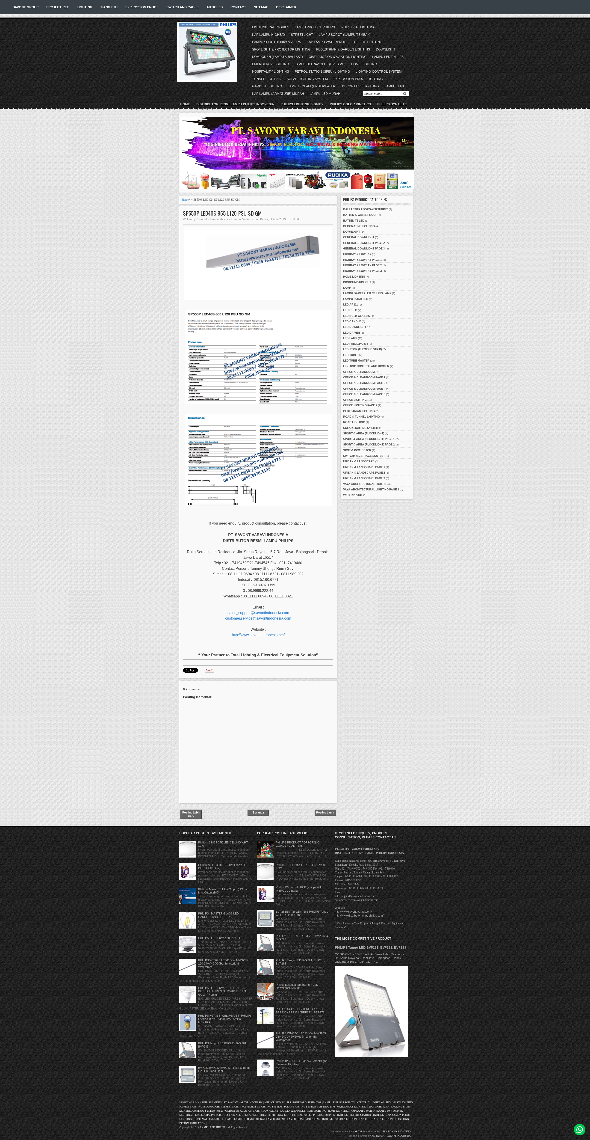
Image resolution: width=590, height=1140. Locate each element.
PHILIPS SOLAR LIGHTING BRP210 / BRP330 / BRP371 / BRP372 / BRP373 (300, 1010)
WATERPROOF (353, 495)
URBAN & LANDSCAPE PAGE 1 (364, 467)
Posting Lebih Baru (191, 814)
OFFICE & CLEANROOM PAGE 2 (364, 377)
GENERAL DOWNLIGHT (358, 237)
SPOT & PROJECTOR (357, 450)
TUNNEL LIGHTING (266, 79)
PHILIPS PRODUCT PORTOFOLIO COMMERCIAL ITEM (297, 844)
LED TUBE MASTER (356, 360)
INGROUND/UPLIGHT (357, 282)
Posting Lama (325, 812)
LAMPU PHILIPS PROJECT (338, 1102)
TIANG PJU (109, 7)
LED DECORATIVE (204, 1114)
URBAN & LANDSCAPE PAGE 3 (364, 478)
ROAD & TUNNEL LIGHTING (361, 416)
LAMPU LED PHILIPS (388, 57)
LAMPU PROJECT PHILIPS (315, 27)
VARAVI (357, 1131)
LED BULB (350, 310)
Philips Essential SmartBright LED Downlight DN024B (297, 986)
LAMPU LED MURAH (325, 93)
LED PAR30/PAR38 (355, 343)
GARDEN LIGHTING (267, 86)
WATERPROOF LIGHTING (352, 1106)
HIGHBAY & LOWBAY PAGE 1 (362, 259)
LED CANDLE (352, 321)
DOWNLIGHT (386, 49)
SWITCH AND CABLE (182, 7)
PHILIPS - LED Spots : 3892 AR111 (220, 938)
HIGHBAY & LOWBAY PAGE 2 (362, 265)
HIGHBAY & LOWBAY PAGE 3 (362, 271)
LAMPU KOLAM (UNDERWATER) (312, 86)
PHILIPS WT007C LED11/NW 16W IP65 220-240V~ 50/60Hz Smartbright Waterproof (223, 964)
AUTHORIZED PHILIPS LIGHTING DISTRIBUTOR (293, 1102)
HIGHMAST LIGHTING (399, 1102)
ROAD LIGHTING (354, 422)
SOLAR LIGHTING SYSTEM (307, 79)
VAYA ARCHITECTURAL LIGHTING (366, 484)
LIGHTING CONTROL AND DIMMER (366, 366)
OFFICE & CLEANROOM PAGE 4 (364, 388)
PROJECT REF (57, 7)
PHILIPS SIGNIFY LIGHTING (394, 1131)
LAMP (347, 287)
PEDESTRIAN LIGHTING (359, 411)
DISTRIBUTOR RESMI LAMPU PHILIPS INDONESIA (235, 104)
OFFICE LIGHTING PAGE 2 (360, 405)
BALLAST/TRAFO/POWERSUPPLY (365, 209)
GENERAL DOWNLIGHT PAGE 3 (364, 248)
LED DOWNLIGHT (354, 327)
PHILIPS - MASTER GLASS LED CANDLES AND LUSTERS (218, 915)
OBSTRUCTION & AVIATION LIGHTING (338, 57)
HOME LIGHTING (364, 64)
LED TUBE (350, 355)
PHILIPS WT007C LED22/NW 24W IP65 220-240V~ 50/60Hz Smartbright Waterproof (301, 1037)
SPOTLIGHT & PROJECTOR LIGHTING (281, 49)
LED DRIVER (351, 332)
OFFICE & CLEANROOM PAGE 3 (364, 383)
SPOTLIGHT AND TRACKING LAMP (389, 1106)
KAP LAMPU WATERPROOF (327, 42)
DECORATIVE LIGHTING (360, 86)
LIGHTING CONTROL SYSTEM (379, 71)
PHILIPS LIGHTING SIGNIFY (301, 104)
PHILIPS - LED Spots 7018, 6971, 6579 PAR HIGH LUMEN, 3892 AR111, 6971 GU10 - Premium (222, 991)
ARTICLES (214, 7)
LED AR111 (350, 304)
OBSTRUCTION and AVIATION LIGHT (239, 1110)
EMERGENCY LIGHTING (270, 64)
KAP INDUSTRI (326, 1106)
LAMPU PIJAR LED (355, 299)
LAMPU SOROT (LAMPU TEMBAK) (345, 34)
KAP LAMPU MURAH (363, 1110)
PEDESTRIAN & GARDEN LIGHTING (343, 49)
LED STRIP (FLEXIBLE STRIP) (362, 349)
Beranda (258, 812)
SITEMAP (261, 7)
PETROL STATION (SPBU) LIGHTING (322, 71)
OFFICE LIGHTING (368, 42)
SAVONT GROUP (25, 7)
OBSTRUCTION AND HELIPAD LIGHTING (241, 1114)
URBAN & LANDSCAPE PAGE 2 (364, 472)
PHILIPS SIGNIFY (212, 1102)
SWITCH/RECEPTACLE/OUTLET (364, 455)
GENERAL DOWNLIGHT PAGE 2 (364, 243)
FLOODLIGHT (212, 1106)
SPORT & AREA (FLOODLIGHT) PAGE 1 (369, 439)
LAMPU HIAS (394, 86)
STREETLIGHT (302, 34)
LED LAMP (350, 338)
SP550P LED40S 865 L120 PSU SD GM (222, 213)
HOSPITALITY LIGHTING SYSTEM (262, 1106)
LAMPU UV (384, 1110)
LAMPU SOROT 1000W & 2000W (276, 42)
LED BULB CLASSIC (356, 316)
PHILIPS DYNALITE (392, 104)
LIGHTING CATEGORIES (270, 27)
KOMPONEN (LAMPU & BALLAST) (277, 57)
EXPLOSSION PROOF (142, 7)
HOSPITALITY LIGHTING (270, 71)
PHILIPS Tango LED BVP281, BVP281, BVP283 (370, 947)
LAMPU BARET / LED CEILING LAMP (367, 293)
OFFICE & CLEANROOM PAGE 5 (364, 394)
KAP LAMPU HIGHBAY (268, 34)
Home (185, 104)
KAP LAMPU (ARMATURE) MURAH (278, 93)
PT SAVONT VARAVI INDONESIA (243, 1102)
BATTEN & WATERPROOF (360, 215)
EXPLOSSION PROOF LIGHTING (358, 79)
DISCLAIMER (286, 7)
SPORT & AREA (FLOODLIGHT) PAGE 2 (369, 444)
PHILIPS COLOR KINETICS (350, 104)
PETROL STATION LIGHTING (367, 1114)
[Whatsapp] (579, 1129)
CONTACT (238, 7)
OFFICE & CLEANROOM (359, 372)
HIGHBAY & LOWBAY (357, 254)
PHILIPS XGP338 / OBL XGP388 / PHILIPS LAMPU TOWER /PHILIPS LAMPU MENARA (225, 1019)
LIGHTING (84, 7)
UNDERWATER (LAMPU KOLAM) (213, 1119)
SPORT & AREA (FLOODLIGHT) (363, 433)
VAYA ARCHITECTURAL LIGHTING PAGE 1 (371, 489)
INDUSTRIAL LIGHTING (358, 27)
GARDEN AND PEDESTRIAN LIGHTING (303, 1110)
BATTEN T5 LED (353, 220)
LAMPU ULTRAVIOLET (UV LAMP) (320, 64)
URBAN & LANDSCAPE (359, 461)
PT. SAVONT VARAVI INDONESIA (391, 1135)
